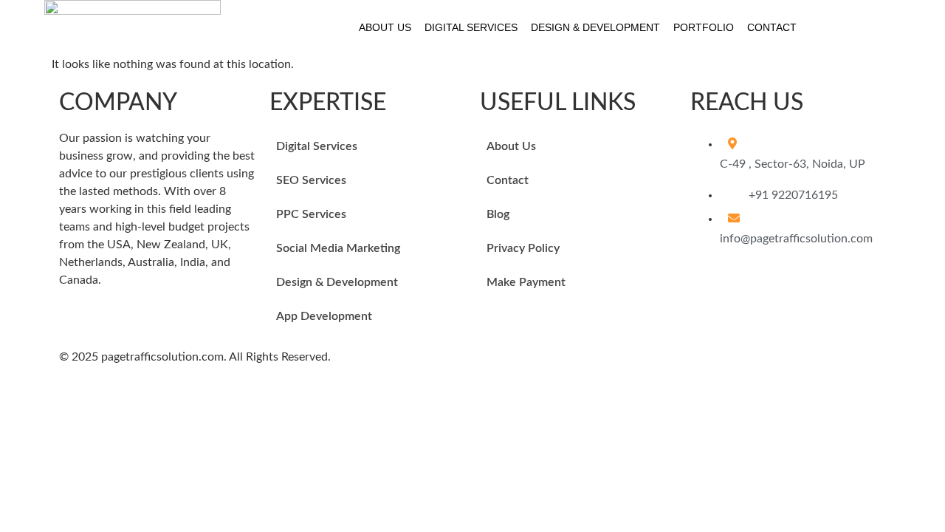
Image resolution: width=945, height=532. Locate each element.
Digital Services (471, 27)
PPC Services (311, 214)
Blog (498, 214)
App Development (324, 316)
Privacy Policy (523, 248)
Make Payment (526, 282)
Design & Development (595, 27)
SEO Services (311, 180)
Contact (772, 27)
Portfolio (703, 27)
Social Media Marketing (338, 248)
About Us (385, 27)
